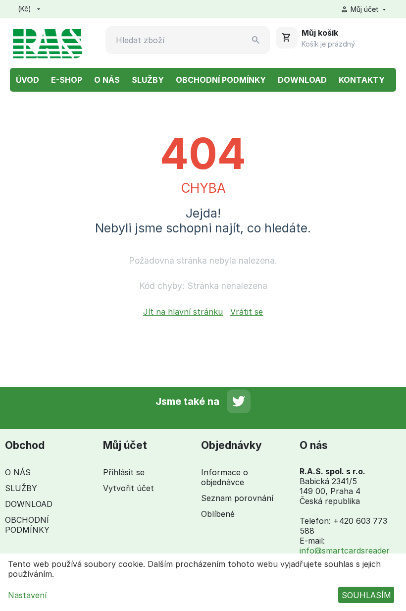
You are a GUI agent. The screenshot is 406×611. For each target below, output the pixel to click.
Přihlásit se (124, 472)
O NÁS (107, 80)
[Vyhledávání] (256, 40)
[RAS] (47, 42)
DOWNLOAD (302, 80)
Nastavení (27, 595)
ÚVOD (27, 80)
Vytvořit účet (128, 488)
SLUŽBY (148, 80)
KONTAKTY (362, 80)
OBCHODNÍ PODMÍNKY (221, 80)
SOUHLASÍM (366, 595)
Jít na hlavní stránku (183, 312)
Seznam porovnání (237, 498)
